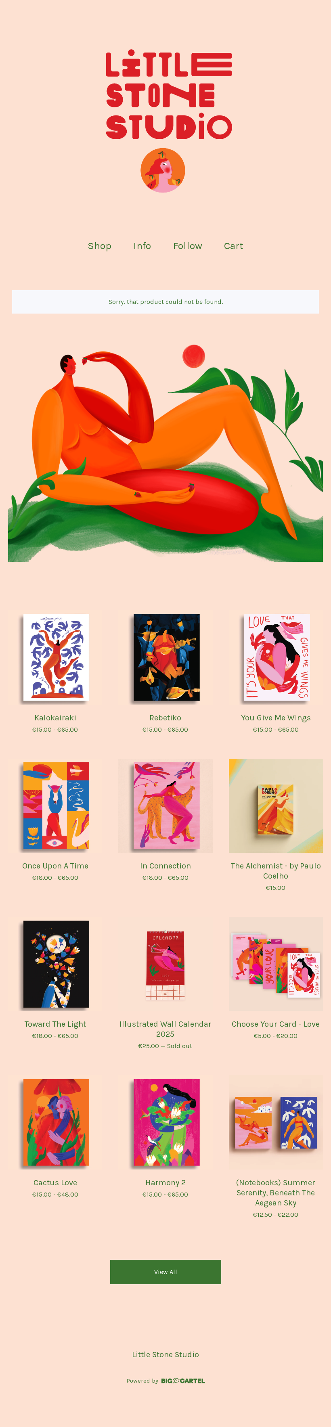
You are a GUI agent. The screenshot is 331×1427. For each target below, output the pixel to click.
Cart (236, 244)
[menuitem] (100, 246)
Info (142, 245)
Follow (187, 245)
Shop (99, 245)
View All (165, 1272)
